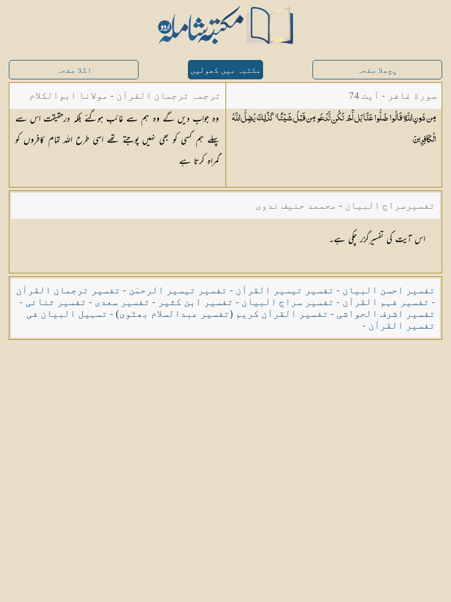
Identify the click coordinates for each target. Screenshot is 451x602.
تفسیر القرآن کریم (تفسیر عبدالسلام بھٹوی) (222, 313)
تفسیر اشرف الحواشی (385, 313)
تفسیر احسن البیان (388, 290)
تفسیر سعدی (122, 301)
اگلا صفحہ (74, 70)
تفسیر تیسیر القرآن (284, 290)
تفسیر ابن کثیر (195, 301)
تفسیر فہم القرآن (385, 301)
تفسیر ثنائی (55, 301)
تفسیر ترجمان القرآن (68, 290)
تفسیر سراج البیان (287, 301)
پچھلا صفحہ (377, 70)
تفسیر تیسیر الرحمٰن (178, 290)
